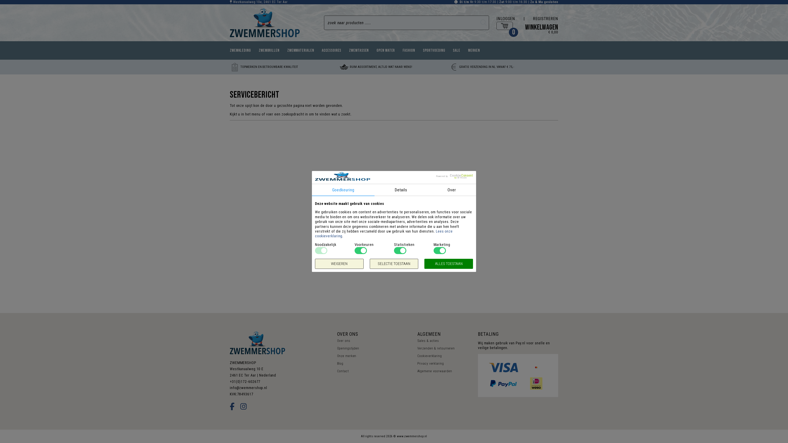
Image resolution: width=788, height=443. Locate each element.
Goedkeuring (343, 189)
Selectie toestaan (394, 263)
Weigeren (339, 263)
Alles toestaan (449, 263)
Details (401, 189)
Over (452, 189)
